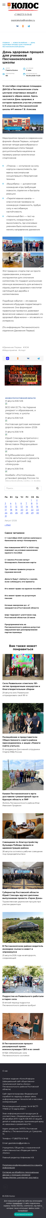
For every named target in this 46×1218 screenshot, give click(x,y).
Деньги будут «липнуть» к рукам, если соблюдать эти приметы (21, 580)
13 (22, 506)
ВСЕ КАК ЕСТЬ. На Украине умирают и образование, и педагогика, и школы (20, 410)
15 (32, 506)
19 (16, 510)
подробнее (17, 1203)
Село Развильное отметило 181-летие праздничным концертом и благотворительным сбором (21, 686)
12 (16, 506)
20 (22, 510)
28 (27, 513)
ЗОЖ (26, 347)
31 (6, 516)
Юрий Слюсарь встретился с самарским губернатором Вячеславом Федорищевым (22, 441)
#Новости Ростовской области (20, 398)
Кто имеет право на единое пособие (23, 589)
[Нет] (43, 1208)
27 (22, 513)
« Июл (8, 525)
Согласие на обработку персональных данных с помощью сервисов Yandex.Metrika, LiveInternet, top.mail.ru (20, 1175)
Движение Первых (13, 347)
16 (37, 506)
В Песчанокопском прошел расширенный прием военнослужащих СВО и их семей (20, 1046)
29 (32, 513)
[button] (7, 358)
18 (11, 510)
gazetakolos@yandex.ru (23, 20)
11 (11, 506)
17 (6, 510)
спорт (23, 350)
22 (32, 510)
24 (6, 513)
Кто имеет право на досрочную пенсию (20, 597)
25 (11, 513)
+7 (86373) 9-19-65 (23, 14)
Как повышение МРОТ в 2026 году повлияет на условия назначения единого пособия (22, 550)
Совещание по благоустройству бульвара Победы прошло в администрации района (20, 845)
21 (27, 510)
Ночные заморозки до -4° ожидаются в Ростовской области (22, 606)
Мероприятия (10, 350)
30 (37, 513)
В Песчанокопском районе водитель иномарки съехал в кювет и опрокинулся (22, 949)
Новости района (13, 128)
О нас (5, 1071)
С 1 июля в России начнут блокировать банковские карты (20, 561)
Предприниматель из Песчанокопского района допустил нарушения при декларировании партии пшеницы (22, 629)
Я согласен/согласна (23, 1214)
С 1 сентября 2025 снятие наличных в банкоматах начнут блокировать (23, 539)
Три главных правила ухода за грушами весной (19, 570)
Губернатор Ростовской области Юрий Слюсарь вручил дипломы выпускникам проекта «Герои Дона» (22, 895)
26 (16, 513)
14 (27, 506)
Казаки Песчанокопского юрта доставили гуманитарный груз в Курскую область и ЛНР (20, 796)
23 (37, 510)
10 (6, 506)
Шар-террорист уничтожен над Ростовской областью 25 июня (20, 616)
